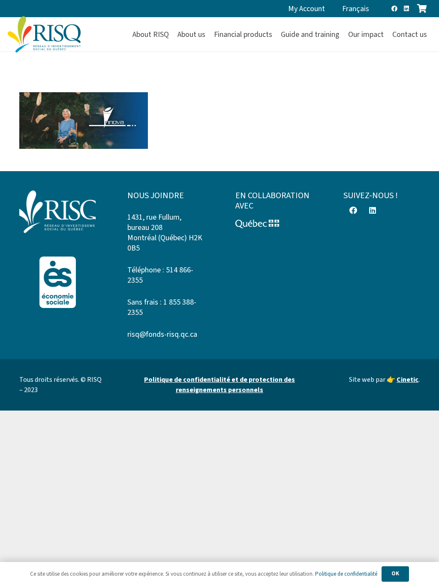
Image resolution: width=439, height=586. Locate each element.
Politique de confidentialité (346, 574)
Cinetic (407, 379)
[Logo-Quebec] (273, 224)
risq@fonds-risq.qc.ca (162, 334)
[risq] (44, 34)
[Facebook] (394, 9)
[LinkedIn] (406, 9)
